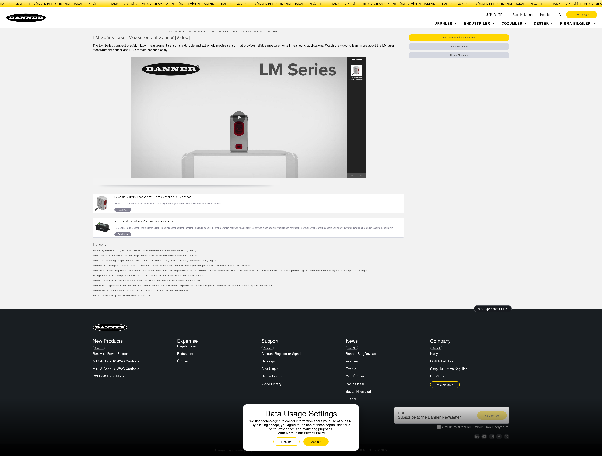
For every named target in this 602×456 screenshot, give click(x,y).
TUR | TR (495, 14)
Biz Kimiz (437, 376)
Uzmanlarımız (271, 376)
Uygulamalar (186, 346)
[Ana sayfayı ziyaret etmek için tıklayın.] (26, 17)
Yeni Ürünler (355, 376)
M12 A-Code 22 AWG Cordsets (116, 368)
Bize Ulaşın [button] (581, 15)
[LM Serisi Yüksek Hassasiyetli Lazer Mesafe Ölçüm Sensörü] (102, 203)
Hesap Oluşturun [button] (459, 55)
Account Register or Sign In (282, 353)
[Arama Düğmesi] (559, 14)
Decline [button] (286, 442)
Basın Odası (355, 383)
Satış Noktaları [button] (445, 385)
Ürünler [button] (444, 23)
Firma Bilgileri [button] (576, 23)
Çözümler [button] (513, 23)
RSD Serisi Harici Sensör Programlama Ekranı (144, 221)
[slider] (137, 175)
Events (351, 368)
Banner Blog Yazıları (361, 353)
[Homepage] (170, 32)
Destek (180, 31)
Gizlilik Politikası (442, 361)
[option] (356, 73)
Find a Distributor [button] (459, 46)
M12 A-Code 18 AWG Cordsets (116, 361)
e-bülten (352, 361)
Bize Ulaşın (269, 368)
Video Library (197, 31)
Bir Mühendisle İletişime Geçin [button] (459, 37)
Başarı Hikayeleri (358, 391)
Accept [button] (316, 442)
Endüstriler (185, 353)
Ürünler (182, 361)
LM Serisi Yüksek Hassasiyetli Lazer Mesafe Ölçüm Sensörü (153, 197)
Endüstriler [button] (477, 23)
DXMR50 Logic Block (108, 376)
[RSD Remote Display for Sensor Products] (102, 227)
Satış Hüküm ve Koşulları (449, 368)
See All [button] (98, 348)
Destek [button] (542, 23)
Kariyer (435, 353)
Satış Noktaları (522, 14)
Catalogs (268, 361)
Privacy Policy (314, 432)
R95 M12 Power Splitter (110, 353)
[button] (133, 175)
